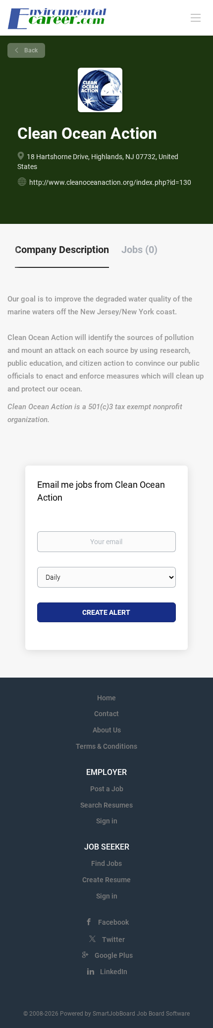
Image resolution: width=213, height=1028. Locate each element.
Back (30, 50)
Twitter (113, 939)
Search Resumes (106, 805)
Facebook (113, 922)
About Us (107, 730)
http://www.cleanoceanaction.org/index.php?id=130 (110, 182)
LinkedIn (113, 972)
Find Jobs (106, 863)
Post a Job (106, 789)
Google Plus (114, 955)
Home (106, 698)
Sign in (106, 821)
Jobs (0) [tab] (139, 250)
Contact (106, 714)
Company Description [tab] (62, 250)
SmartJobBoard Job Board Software (141, 1013)
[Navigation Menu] (196, 17)
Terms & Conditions (106, 746)
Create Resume (106, 880)
